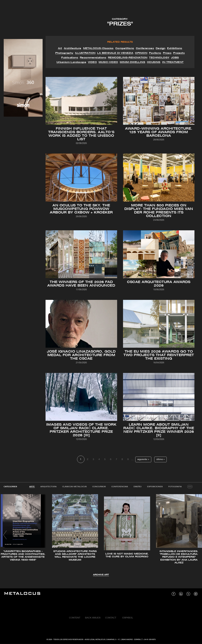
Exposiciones (155, 487)
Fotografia (175, 487)
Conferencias (119, 487)
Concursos (99, 487)
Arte (32, 487)
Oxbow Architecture (88, 178)
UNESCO (65, 96)
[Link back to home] (22, 594)
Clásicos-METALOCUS (74, 487)
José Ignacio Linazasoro (72, 316)
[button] (5, 535)
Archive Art (101, 575)
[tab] (32, 486)
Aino (90, 99)
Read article (81, 105)
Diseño (138, 487)
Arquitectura (48, 487)
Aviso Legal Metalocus (95, 639)
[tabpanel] (101, 535)
